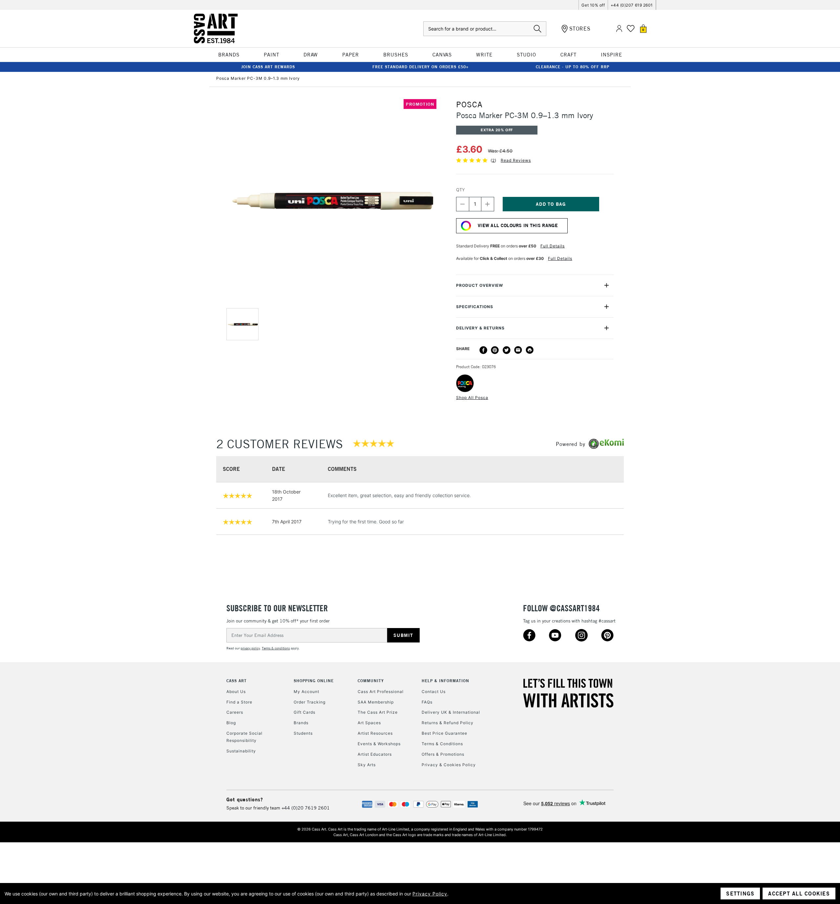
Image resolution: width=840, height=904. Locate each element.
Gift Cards (304, 712)
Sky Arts (367, 764)
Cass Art (236, 680)
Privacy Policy (429, 893)
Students (303, 733)
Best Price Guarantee (444, 733)
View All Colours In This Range (518, 225)
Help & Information (445, 680)
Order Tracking (310, 702)
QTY (460, 189)
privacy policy (250, 648)
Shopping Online (314, 680)
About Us (236, 691)
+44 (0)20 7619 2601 (306, 808)
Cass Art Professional (381, 691)
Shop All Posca (472, 397)
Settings (740, 893)
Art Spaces (369, 722)
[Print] (530, 350)
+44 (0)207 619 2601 (632, 5)
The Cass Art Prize (378, 712)
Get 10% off (593, 5)
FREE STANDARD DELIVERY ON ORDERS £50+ (420, 67)
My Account (306, 691)
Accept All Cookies (799, 893)
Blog (231, 722)
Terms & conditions (276, 648)
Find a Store (239, 702)
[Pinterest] (495, 350)
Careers (234, 712)
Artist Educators (375, 754)
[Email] (518, 350)
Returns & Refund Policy (447, 722)
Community (371, 680)
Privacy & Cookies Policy (449, 764)
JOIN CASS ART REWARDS (268, 67)
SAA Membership (376, 702)
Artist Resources (375, 733)
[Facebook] (483, 350)
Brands (301, 722)
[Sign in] (619, 28)
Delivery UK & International (451, 712)
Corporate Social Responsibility (244, 737)
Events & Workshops (379, 743)
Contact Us (434, 691)
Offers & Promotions (443, 754)
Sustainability (241, 750)
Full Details (552, 246)
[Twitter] (507, 350)
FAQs (427, 702)
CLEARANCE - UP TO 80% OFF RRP (572, 67)
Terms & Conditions (442, 743)
